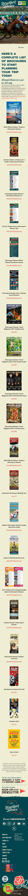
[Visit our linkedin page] (24, 824)
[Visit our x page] (14, 828)
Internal (4, 859)
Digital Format (17, 132)
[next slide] (26, 22)
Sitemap (4, 847)
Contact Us (5, 841)
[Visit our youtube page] (19, 824)
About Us (4, 834)
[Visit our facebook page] (4, 824)
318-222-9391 (20, 840)
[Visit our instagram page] (9, 824)
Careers (4, 856)
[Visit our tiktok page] (14, 824)
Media (3, 844)
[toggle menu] (24, 3)
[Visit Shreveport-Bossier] (14, 808)
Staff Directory (6, 838)
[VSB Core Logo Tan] (6, 4)
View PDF (9, 132)
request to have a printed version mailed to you (14, 97)
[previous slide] (1, 22)
